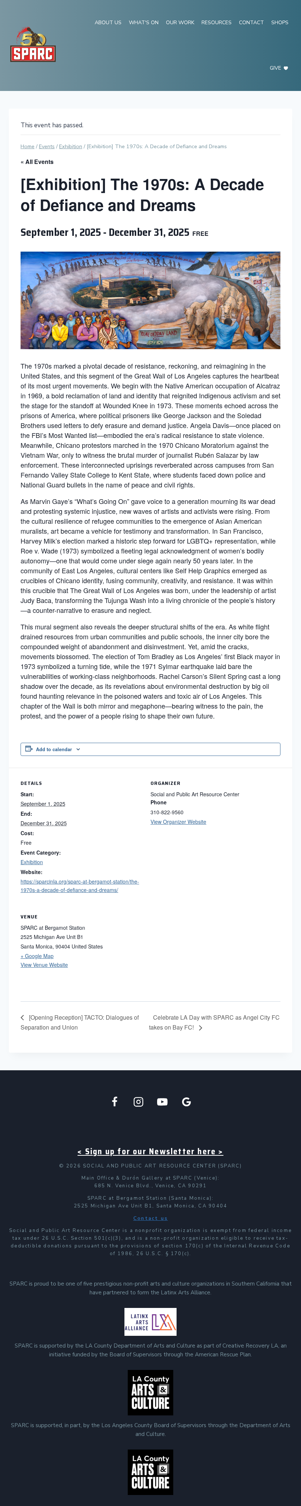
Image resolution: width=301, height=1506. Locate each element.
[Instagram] (138, 1102)
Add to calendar (54, 749)
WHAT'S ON (144, 22)
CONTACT (251, 22)
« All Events (37, 161)
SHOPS (280, 22)
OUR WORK (180, 22)
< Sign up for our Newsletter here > (150, 1151)
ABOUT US (108, 22)
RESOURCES (217, 22)
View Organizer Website (178, 821)
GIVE (275, 68)
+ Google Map (37, 955)
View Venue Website (44, 964)
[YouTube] (162, 1102)
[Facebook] (114, 1102)
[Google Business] (186, 1102)
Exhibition (32, 862)
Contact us (150, 1218)
